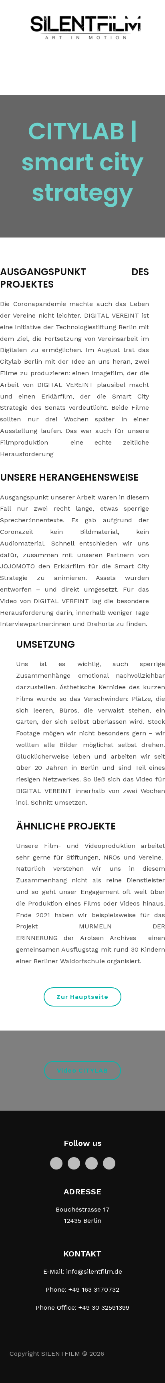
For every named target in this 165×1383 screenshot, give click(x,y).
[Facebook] (56, 1162)
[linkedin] (91, 1162)
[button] (82, 997)
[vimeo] (109, 1162)
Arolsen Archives (114, 938)
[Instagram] (74, 1162)
